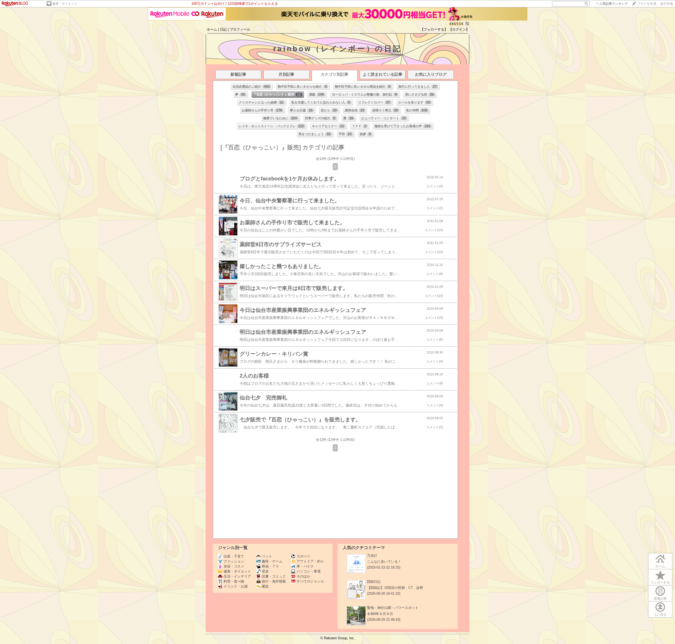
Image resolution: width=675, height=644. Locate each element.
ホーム (212, 29)
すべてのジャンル (310, 581)
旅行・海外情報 (274, 581)
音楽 (265, 571)
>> (612, 4)
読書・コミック (274, 576)
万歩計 (372, 555)
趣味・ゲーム (272, 561)
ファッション (234, 561)
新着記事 (660, 598)
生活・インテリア (237, 576)
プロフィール (240, 29)
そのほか (303, 576)
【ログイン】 (459, 29)
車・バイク (305, 566)
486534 (456, 24)
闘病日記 (374, 582)
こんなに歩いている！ (384, 562)
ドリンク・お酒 (236, 586)
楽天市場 (666, 4)
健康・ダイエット (65, 4)
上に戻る (660, 615)
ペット (267, 556)
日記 (223, 29)
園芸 (265, 586)
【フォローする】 (434, 29)
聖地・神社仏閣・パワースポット (392, 608)
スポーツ (303, 556)
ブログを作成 (646, 4)
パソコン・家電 (309, 571)
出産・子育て (234, 556)
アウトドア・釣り (310, 561)
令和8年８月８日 (380, 614)
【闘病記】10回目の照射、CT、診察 (395, 588)
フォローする (660, 582)
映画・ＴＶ (270, 566)
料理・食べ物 (234, 581)
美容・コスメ (234, 566)
